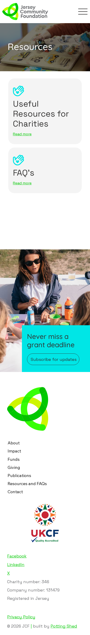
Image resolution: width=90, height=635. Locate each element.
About (14, 443)
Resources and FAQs (27, 483)
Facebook (17, 556)
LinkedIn (15, 564)
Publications (19, 475)
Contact (15, 491)
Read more (22, 134)
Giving (14, 467)
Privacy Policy (21, 617)
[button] (53, 359)
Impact (14, 451)
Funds (14, 459)
